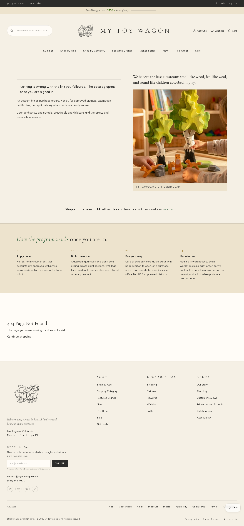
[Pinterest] (18, 489)
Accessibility (204, 417)
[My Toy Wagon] (47, 393)
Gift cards (219, 3)
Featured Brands (122, 50)
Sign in (233, 3)
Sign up (60, 463)
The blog (202, 391)
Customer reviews (207, 397)
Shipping (152, 384)
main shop (170, 209)
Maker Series (148, 50)
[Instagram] (10, 489)
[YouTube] (27, 489)
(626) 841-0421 (15, 3)
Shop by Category (94, 50)
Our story (202, 384)
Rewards (152, 397)
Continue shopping (19, 337)
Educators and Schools (210, 404)
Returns (151, 391)
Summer (48, 50)
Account (201, 30)
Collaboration (204, 410)
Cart (234, 30)
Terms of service (211, 519)
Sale (198, 50)
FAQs (150, 410)
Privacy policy (192, 519)
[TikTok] (35, 489)
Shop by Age (68, 50)
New (166, 50)
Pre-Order (182, 50)
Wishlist (219, 30)
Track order (34, 3)
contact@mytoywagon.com (22, 476)
